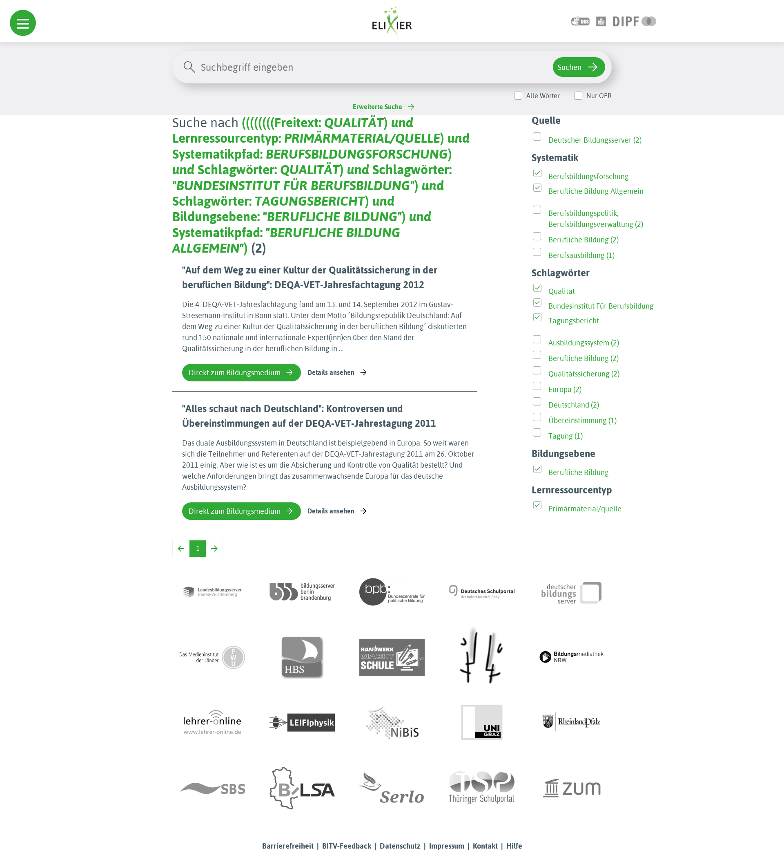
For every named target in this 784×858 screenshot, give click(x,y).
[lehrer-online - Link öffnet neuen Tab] (212, 722)
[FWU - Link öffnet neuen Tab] (212, 657)
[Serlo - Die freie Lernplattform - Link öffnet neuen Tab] (392, 788)
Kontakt (485, 846)
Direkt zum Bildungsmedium (235, 372)
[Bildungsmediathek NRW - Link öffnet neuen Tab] (571, 657)
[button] (23, 23)
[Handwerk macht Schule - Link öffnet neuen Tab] (392, 657)
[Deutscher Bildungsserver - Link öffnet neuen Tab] (571, 592)
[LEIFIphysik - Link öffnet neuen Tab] (302, 722)
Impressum (446, 846)
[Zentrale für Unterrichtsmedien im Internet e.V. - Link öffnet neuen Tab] (571, 788)
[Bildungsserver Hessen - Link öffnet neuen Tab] (481, 657)
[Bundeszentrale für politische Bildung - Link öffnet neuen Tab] (392, 592)
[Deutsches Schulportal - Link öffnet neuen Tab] (481, 592)
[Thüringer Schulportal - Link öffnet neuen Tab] (481, 788)
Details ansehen (330, 372)
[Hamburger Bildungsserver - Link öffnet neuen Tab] (302, 657)
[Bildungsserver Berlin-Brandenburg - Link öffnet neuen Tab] (302, 592)
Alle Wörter (543, 95)
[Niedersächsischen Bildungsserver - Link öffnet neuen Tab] (392, 722)
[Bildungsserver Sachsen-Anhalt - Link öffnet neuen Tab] (302, 788)
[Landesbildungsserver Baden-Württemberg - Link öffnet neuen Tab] (212, 592)
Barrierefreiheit (288, 846)
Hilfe (514, 846)
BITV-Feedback (346, 846)
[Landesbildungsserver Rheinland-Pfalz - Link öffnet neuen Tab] (571, 722)
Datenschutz (400, 846)
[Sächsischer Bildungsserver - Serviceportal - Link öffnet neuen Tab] (212, 788)
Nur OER (599, 95)
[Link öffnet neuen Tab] (635, 20)
